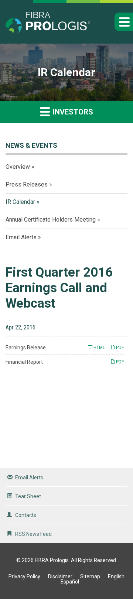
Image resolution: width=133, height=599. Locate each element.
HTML (98, 347)
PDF (119, 347)
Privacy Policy (24, 576)
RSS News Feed (33, 534)
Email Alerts (21, 237)
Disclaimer (60, 576)
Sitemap (90, 576)
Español (70, 581)
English (116, 576)
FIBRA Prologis (52, 560)
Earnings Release (26, 347)
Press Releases (27, 184)
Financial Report (24, 362)
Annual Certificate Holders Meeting (51, 219)
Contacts (25, 515)
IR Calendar (20, 201)
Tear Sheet (28, 496)
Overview (18, 166)
